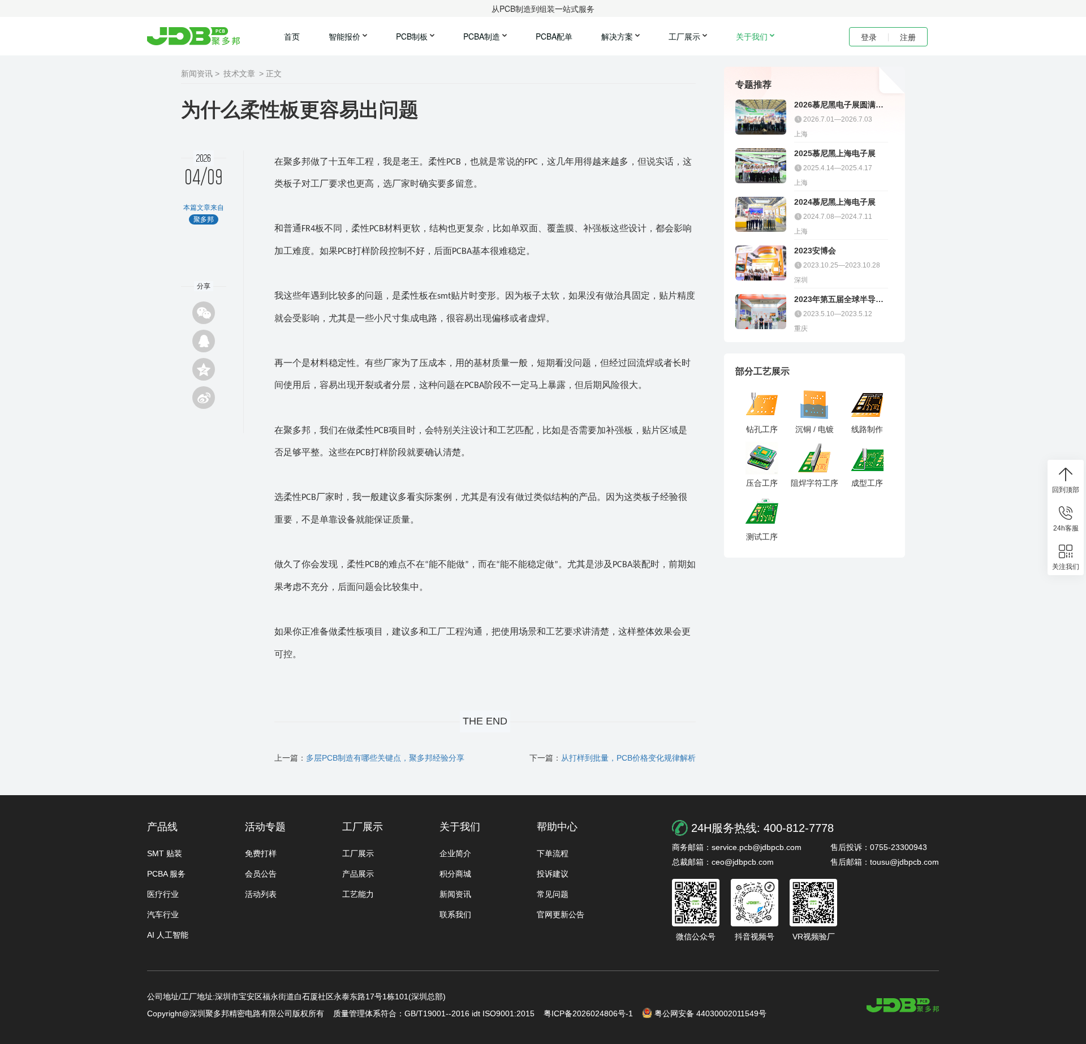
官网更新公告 (560, 914)
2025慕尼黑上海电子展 (835, 153)
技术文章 (239, 73)
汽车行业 (163, 914)
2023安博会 (815, 250)
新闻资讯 (455, 894)
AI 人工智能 (167, 934)
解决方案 (617, 36)
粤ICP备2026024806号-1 (588, 1013)
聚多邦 (193, 36)
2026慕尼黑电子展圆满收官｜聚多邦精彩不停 (839, 105)
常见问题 (552, 894)
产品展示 (358, 873)
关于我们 (752, 36)
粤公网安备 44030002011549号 (710, 1013)
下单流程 (552, 853)
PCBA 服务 (166, 873)
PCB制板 (412, 36)
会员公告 (261, 873)
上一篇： (369, 757)
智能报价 (344, 36)
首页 (292, 36)
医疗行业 (163, 894)
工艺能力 (358, 894)
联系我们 (455, 914)
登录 (869, 36)
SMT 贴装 (164, 853)
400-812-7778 (799, 828)
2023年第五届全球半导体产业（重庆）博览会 (839, 299)
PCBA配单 (554, 36)
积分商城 (455, 873)
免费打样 (261, 853)
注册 (908, 36)
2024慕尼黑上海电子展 (835, 201)
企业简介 (455, 853)
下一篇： (612, 757)
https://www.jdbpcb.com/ (903, 1005)
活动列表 (261, 894)
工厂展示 (684, 36)
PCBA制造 (481, 36)
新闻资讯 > (200, 73)
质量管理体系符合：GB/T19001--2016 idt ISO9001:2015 (434, 1013)
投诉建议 (552, 873)
